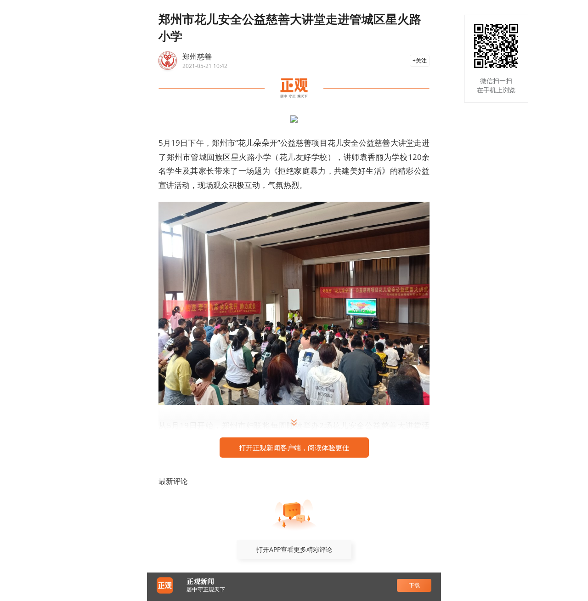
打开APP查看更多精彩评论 (294, 549)
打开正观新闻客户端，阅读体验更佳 (294, 447)
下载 (414, 585)
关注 (421, 60)
